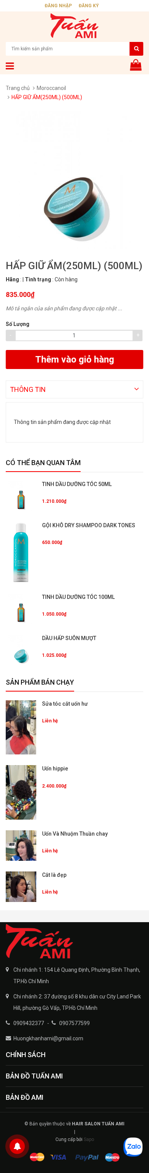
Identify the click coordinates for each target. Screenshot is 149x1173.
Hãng (12, 279)
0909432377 (28, 1023)
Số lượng (17, 324)
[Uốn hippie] (21, 792)
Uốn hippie (55, 768)
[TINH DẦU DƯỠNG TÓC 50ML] (21, 496)
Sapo (89, 1139)
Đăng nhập (58, 5)
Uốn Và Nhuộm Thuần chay (75, 834)
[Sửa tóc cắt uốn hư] (21, 727)
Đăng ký (89, 5)
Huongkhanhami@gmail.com (48, 1038)
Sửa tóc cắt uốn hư (65, 704)
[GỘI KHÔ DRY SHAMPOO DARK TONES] (21, 552)
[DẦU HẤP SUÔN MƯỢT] (21, 650)
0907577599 (74, 1023)
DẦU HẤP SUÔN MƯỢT (69, 638)
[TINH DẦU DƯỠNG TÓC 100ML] (21, 609)
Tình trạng (38, 279)
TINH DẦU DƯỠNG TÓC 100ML (78, 597)
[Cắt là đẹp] (21, 886)
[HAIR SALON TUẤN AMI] (74, 941)
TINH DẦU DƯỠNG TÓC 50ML (77, 484)
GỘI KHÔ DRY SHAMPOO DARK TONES (88, 525)
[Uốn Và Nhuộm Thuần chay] (21, 845)
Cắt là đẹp (54, 875)
